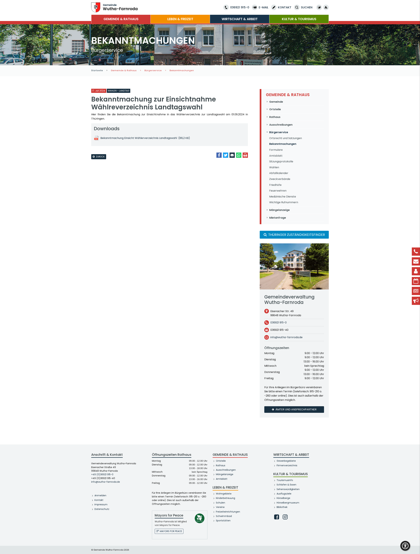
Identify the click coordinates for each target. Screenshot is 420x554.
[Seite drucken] (245, 155)
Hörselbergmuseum (288, 502)
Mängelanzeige (279, 210)
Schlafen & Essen (286, 484)
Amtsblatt (276, 156)
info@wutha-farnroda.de (286, 337)
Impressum (100, 504)
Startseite (97, 70)
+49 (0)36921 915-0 (102, 474)
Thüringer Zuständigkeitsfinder (296, 234)
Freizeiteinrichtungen (228, 511)
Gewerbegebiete (286, 460)
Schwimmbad (224, 516)
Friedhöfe (275, 185)
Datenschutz (101, 509)
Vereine (220, 507)
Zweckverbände (279, 179)
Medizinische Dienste (282, 196)
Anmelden (100, 495)
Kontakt (98, 500)
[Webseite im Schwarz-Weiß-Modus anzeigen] (319, 7)
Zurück (100, 156)
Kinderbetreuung (225, 498)
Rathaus (274, 117)
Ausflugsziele (284, 493)
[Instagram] (285, 517)
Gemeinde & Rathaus (121, 19)
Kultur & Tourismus (299, 19)
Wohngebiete (223, 493)
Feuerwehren (277, 191)
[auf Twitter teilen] (225, 155)
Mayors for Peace (171, 531)
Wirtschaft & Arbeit (240, 19)
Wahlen (274, 167)
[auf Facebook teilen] (219, 155)
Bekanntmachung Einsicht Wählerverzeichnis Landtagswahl (145, 138)
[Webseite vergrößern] (326, 7)
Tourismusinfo (285, 480)
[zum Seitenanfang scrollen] (416, 547)
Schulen (220, 502)
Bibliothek (282, 507)
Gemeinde (276, 102)
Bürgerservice (153, 70)
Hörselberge (283, 498)
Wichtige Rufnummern (283, 202)
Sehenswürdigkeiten (288, 489)
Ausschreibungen (281, 125)
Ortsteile (275, 109)
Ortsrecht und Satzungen (285, 138)
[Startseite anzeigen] (95, 7)
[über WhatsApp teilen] (238, 155)
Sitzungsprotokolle (281, 161)
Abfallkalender (278, 173)
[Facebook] (276, 517)
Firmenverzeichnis (287, 465)
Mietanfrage (277, 218)
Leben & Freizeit (180, 19)
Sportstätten (223, 520)
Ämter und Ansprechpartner (295, 409)
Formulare (276, 150)
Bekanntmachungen (282, 144)
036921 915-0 (278, 322)
